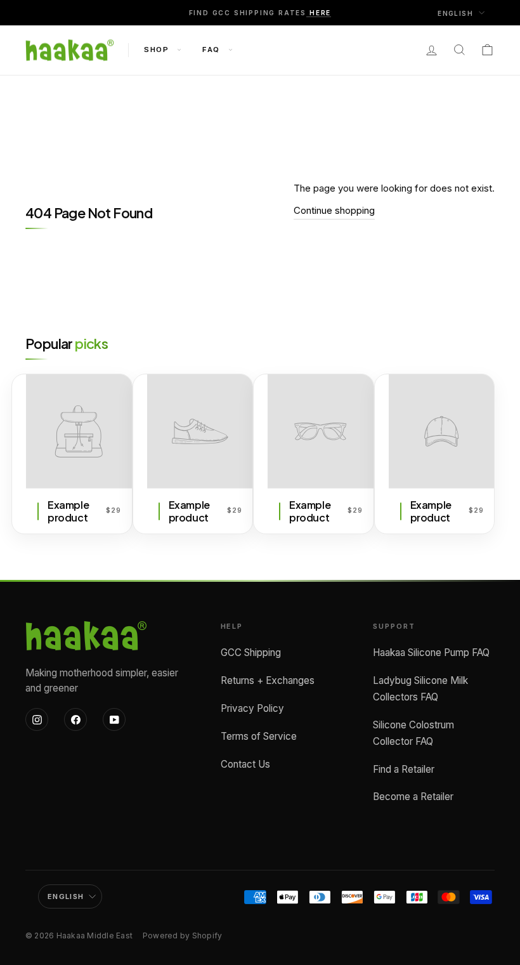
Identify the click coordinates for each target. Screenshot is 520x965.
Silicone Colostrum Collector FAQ (413, 733)
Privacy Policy (252, 708)
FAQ (212, 49)
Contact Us (245, 764)
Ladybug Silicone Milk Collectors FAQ (420, 688)
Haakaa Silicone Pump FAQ (431, 653)
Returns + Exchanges (268, 680)
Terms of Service (259, 736)
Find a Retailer (403, 769)
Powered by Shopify (182, 935)
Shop (158, 49)
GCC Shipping (251, 653)
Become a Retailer (413, 797)
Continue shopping (334, 210)
